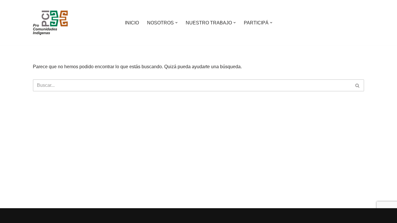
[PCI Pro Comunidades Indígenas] (50, 22)
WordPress (99, 215)
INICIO (132, 22)
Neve (38, 215)
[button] (176, 22)
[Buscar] (357, 85)
